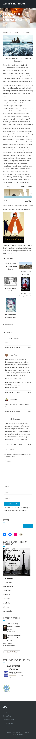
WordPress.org (8, 723)
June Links (6, 603)
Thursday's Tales (8, 324)
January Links (7, 582)
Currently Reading (12, 624)
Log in (5, 712)
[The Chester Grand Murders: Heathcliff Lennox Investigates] (5, 636)
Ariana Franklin (12, 631)
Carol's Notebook (14, 3)
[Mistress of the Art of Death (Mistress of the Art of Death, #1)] (5, 628)
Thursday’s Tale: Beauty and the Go (25, 294)
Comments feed (8, 720)
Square (24, 733)
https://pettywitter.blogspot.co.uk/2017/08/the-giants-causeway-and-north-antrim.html (18, 385)
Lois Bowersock (15, 419)
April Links (6, 595)
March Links (7, 591)
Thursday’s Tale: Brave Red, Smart (11, 316)
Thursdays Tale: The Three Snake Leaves (11, 266)
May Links (6, 599)
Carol (17, 32)
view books (21, 679)
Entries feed (7, 716)
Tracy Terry (14, 355)
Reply (29, 347)
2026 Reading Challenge (13, 667)
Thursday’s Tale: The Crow (25, 272)
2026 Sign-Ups (8, 578)
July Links (6, 607)
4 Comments (28, 32)
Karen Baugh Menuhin (10, 645)
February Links (8, 586)
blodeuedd (13, 400)
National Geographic (10, 93)
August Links (7, 611)
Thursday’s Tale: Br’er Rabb (10, 289)
